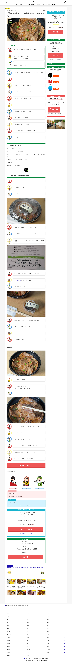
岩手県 (8, 616)
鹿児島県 (48, 649)
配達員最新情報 (33, 4)
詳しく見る (56, 82)
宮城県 (8, 622)
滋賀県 (28, 643)
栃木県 (8, 646)
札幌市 (31, 567)
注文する (25, 557)
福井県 (28, 619)
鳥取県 (48, 613)
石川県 (28, 616)
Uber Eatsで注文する (25, 465)
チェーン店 (28, 4)
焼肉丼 (42, 567)
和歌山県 (28, 649)
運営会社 (46, 658)
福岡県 (48, 631)
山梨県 (8, 652)
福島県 (8, 628)
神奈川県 (9, 569)
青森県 (8, 613)
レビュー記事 (53, 4)
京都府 (28, 637)
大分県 (48, 643)
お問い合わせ (41, 658)
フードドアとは (27, 658)
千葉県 (8, 637)
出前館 (43, 4)
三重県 (28, 631)
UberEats (38, 4)
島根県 (48, 616)
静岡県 (28, 622)
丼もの (24, 567)
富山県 (28, 613)
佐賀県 (48, 634)
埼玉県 (8, 640)
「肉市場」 (17, 280)
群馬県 (8, 649)
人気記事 (17, 4)
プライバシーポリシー (34, 658)
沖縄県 (48, 652)
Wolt (46, 4)
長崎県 (48, 637)
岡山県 (28, 655)
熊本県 (48, 640)
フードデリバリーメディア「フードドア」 (34, 660)
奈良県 (28, 646)
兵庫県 (28, 640)
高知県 (48, 628)
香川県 (48, 619)
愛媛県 (48, 622)
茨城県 (8, 643)
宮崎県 (48, 646)
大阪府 (28, 634)
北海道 (28, 567)
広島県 (28, 652)
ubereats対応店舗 (11, 567)
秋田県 (8, 619)
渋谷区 (39, 567)
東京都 (35, 567)
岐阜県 (28, 628)
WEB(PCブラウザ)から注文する (26, 533)
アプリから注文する (25, 529)
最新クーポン (23, 4)
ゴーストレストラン (18, 567)
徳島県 (48, 625)
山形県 (8, 625)
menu (49, 4)
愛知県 (28, 625)
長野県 (8, 655)
